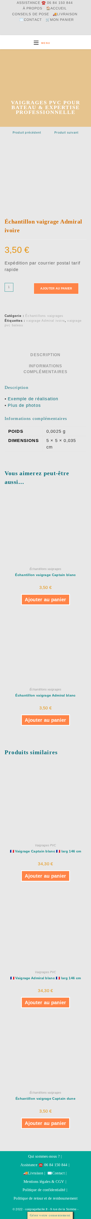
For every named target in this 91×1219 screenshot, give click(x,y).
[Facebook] (35, 30)
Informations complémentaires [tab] (46, 369)
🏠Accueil (56, 8)
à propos (32, 8)
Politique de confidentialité (44, 1190)
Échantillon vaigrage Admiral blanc (45, 695)
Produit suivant (66, 132)
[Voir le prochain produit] (83, 132)
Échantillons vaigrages (44, 316)
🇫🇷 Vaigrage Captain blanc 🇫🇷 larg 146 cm (45, 851)
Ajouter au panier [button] (45, 599)
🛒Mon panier (60, 20)
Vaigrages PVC (45, 845)
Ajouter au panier (56, 288)
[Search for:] (54, 43)
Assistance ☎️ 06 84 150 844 (45, 3)
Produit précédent (27, 132)
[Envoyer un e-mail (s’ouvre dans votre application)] (58, 30)
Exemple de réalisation (33, 398)
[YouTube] (46, 30)
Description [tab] (45, 355)
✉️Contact (30, 20)
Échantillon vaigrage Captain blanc (45, 575)
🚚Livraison (65, 14)
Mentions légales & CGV (44, 1181)
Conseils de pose (30, 14)
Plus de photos (24, 405)
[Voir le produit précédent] (8, 132)
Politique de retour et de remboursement (45, 1198)
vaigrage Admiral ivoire (45, 320)
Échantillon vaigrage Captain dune (45, 1098)
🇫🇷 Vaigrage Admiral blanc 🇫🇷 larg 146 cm (45, 978)
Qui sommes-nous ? (44, 1156)
